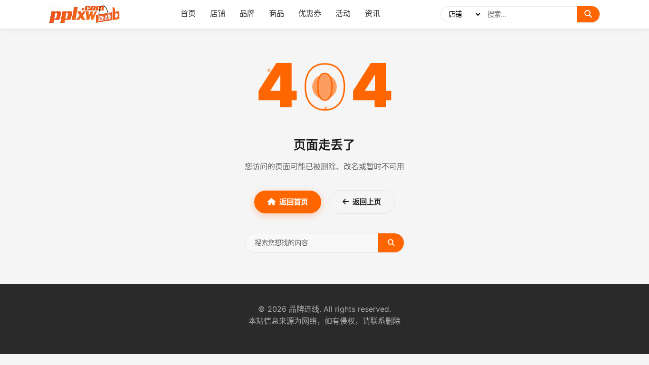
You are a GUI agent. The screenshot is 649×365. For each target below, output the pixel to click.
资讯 (372, 13)
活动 (343, 13)
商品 (276, 13)
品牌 (247, 13)
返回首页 (293, 201)
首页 (188, 13)
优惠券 (309, 13)
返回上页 (367, 201)
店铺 (217, 13)
